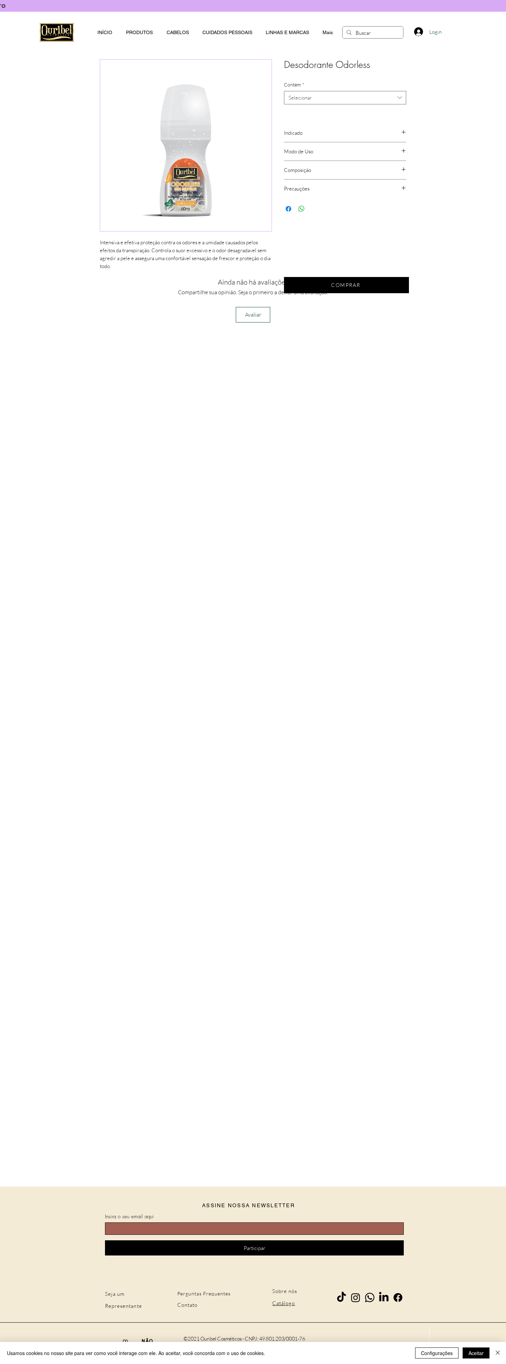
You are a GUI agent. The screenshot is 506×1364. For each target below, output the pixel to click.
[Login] (418, 31)
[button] (287, 32)
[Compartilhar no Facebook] (288, 209)
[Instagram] (355, 1297)
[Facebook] (398, 1297)
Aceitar (476, 1353)
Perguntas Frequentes (204, 1293)
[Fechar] (498, 1352)
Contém (294, 85)
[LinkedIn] (384, 1297)
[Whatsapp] (370, 1297)
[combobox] (345, 97)
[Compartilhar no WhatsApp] (301, 209)
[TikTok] (341, 1297)
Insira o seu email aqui (129, 1216)
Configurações (437, 1353)
